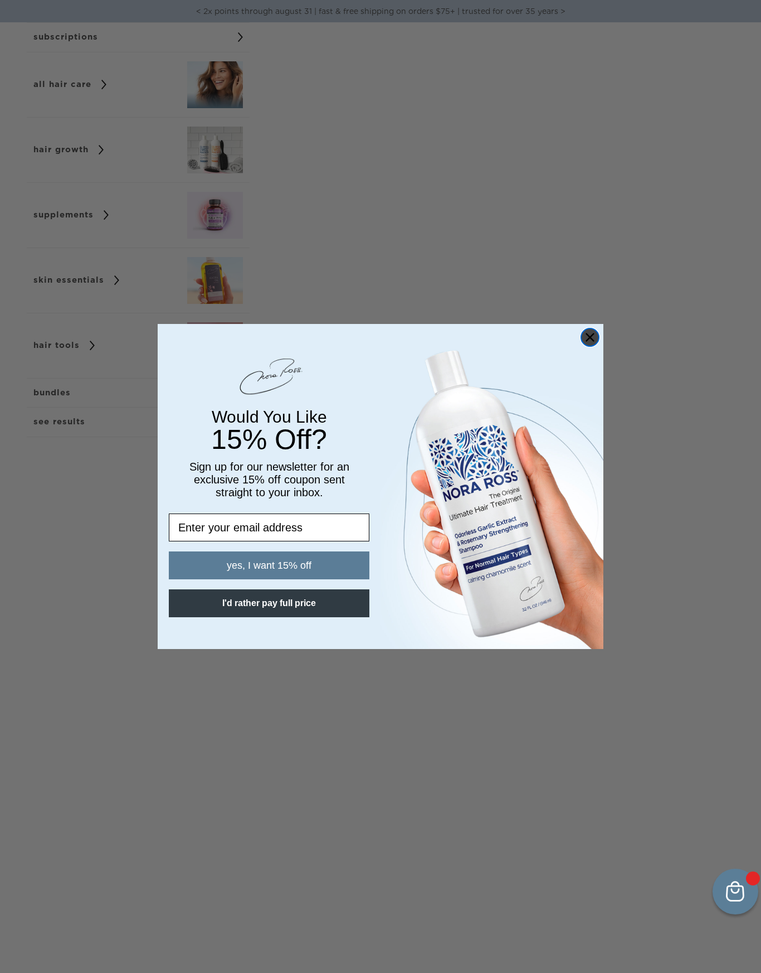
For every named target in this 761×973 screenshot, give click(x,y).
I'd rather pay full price (269, 603)
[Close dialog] (590, 337)
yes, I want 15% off (269, 565)
